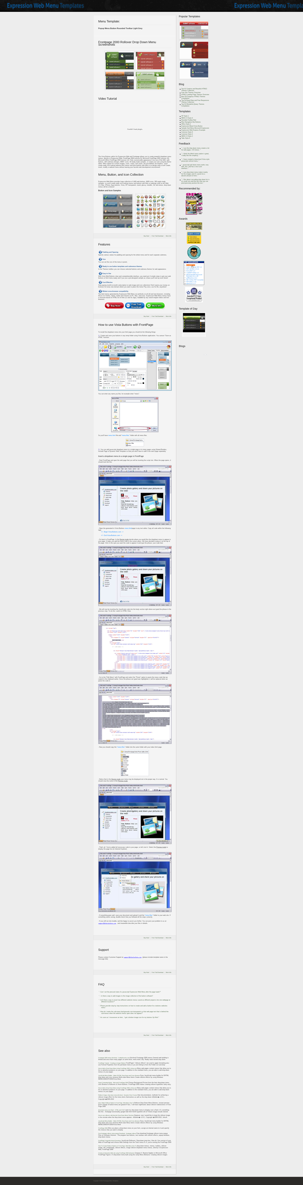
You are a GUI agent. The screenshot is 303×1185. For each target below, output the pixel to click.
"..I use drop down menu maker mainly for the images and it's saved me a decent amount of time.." (194, 174)
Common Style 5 (187, 134)
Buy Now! (146, 236)
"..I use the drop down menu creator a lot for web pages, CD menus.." (195, 149)
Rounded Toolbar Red (188, 120)
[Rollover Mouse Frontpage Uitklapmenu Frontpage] (117, 211)
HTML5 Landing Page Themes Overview (195, 94)
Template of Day (188, 308)
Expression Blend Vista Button (191, 126)
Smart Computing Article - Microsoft (113, 1082)
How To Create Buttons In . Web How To (117, 1146)
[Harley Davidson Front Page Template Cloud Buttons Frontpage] (150, 211)
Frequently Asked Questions (109, 1140)
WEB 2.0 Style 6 (187, 118)
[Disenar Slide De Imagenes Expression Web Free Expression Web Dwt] (150, 80)
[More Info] (155, 305)
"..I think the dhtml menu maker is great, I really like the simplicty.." (195, 154)
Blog (181, 84)
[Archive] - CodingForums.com (114, 1057)
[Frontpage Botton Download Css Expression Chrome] (194, 69)
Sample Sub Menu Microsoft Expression (195, 128)
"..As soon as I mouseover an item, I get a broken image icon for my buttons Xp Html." (129, 1017)
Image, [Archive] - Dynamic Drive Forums (118, 1095)
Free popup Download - (117, 1133)
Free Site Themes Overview (191, 92)
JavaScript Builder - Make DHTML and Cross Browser (119, 1075)
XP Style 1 (185, 116)
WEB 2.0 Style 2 (187, 136)
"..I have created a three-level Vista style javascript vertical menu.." (195, 160)
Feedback (184, 143)
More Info (168, 236)
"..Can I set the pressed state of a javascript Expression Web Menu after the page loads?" (130, 992)
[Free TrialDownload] (134, 305)
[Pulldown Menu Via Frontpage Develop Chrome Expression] (119, 60)
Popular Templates (189, 16)
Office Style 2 (186, 124)
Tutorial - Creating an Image (112, 1063)
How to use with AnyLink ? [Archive (116, 1115)
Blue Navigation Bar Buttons (191, 122)
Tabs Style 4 (185, 138)
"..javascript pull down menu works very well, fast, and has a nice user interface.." (195, 166)
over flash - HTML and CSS (111, 1110)
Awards (183, 218)
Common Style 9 (187, 132)
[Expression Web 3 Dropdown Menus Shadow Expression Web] (194, 49)
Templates (185, 111)
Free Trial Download (157, 236)
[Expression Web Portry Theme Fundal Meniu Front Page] (119, 80)
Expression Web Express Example (193, 130)
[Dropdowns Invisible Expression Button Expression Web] (150, 60)
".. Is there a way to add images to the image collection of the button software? (126, 996)
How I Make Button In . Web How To (116, 1103)
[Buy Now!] (114, 305)
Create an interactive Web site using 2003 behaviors (116, 1153)
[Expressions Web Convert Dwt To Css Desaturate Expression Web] (194, 336)
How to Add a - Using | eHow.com (117, 1068)
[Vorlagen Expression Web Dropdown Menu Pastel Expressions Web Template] (194, 29)
